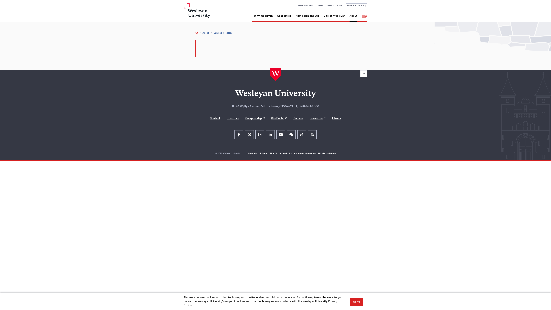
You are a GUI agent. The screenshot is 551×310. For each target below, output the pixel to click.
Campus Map (253, 118)
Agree (356, 301)
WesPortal (277, 118)
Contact (215, 118)
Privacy (264, 153)
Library (336, 118)
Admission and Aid (308, 15)
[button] (363, 15)
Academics (284, 15)
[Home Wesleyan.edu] (205, 12)
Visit (320, 5)
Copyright (253, 153)
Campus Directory (223, 33)
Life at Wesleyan (334, 15)
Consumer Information (305, 153)
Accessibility (286, 153)
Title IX (273, 153)
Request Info (306, 5)
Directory (233, 118)
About (353, 15)
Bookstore (316, 118)
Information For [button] (356, 5)
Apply (330, 5)
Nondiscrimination (327, 153)
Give (339, 5)
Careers (298, 118)
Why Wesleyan (263, 15)
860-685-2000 (309, 106)
